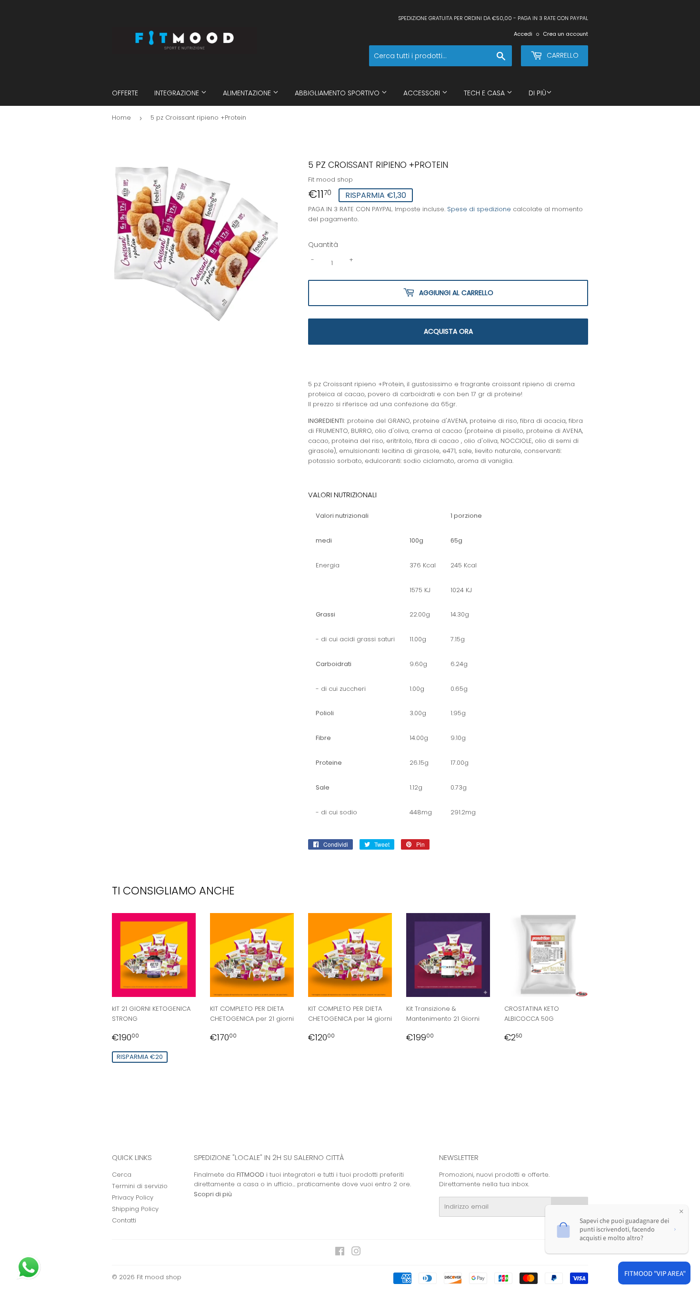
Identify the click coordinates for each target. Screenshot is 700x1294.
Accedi (523, 34)
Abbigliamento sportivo (338, 93)
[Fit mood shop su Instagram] (356, 1252)
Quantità (323, 244)
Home (121, 117)
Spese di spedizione (479, 209)
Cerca (121, 1174)
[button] (29, 1268)
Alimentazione (248, 93)
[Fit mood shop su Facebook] (340, 1252)
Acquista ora (448, 331)
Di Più (537, 93)
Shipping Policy (135, 1208)
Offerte (125, 93)
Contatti (124, 1220)
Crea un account (565, 34)
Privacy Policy (132, 1197)
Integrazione (177, 93)
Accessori (422, 93)
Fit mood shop (159, 1277)
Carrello (562, 55)
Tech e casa (485, 93)
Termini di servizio (140, 1186)
